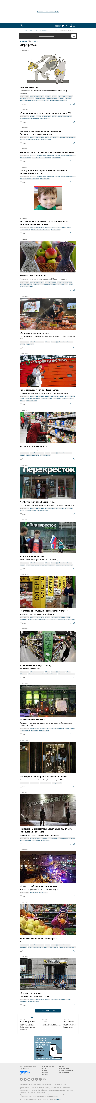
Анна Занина (57, 398)
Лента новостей (45, 118)
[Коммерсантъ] (21, 25)
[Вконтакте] (25, 1079)
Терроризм (35, 730)
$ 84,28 (25, 30)
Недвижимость (53, 838)
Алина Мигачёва (40, 98)
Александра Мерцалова (27, 98)
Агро (47, 137)
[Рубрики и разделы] (74, 25)
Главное (61, 98)
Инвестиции (51, 155)
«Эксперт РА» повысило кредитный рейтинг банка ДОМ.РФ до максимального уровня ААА (28, 1026)
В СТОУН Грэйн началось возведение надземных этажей (51, 1025)
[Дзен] (28, 1079)
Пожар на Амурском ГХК (66, 30)
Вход (67, 26)
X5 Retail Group (47, 116)
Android (61, 1066)
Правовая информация (66, 1070)
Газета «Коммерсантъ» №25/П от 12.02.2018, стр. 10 (43, 674)
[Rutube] (36, 1079)
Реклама (45, 1072)
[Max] (40, 1079)
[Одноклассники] (32, 1079)
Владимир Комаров (52, 98)
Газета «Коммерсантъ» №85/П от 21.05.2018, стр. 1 (43, 619)
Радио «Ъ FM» (30, 344)
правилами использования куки (46, 36)
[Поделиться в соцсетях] (74, 104)
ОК (74, 36)
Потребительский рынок (37, 96)
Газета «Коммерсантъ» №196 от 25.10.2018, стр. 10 (41, 565)
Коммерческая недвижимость (39, 838)
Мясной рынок (54, 137)
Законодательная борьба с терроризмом (52, 728)
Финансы (33, 155)
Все (32, 1017)
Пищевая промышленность (67, 137)
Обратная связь (64, 1068)
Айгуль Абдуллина (46, 783)
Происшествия (35, 728)
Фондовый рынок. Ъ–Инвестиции (30, 118)
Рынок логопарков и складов (67, 838)
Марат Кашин (36, 840)
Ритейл (55, 96)
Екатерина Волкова (68, 398)
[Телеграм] (21, 1079)
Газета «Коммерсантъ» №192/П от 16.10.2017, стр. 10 (43, 947)
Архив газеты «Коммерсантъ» (59, 100)
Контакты (45, 1070)
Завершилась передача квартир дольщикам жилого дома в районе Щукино (72, 1025)
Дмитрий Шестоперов (33, 455)
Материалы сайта (32, 401)
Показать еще (48, 1010)
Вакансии (45, 1074)
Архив (44, 1068)
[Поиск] (71, 25)
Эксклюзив (69, 98)
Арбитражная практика (52, 396)
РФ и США (54, 30)
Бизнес (33, 116)
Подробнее (59, 1099)
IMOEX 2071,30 (44, 30)
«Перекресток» (25, 96)
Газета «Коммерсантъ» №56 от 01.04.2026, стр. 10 (54, 284)
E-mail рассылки (64, 1072)
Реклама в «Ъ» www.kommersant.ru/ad (48, 12)
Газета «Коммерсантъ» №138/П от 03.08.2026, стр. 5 (35, 100)
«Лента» (38, 116)
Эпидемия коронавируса (33, 398)
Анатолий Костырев (47, 398)
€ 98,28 (31, 30)
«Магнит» (48, 96)
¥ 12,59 (36, 30)
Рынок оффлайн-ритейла (65, 96)
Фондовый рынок (26, 158)
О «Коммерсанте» (48, 1066)
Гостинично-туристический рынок (55, 508)
